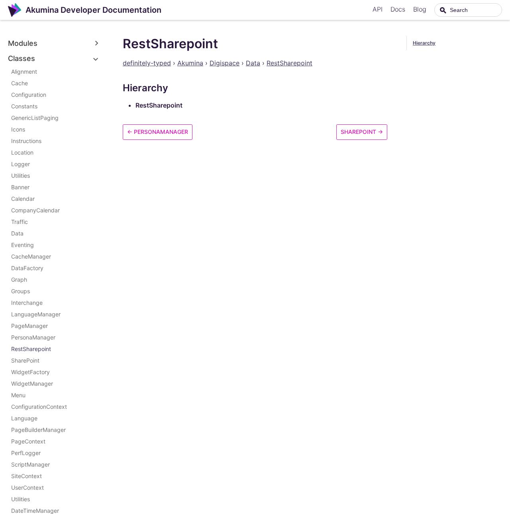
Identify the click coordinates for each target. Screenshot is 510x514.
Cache (19, 83)
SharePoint (25, 360)
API (377, 9)
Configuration (28, 94)
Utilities (20, 175)
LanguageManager (36, 314)
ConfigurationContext (39, 406)
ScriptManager (30, 464)
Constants (24, 106)
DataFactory (27, 268)
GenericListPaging (35, 117)
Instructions (26, 140)
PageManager (29, 325)
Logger (20, 164)
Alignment (24, 71)
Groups (20, 291)
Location (22, 152)
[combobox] (468, 10)
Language (24, 418)
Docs (397, 9)
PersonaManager (33, 337)
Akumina (190, 63)
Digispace (224, 63)
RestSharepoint (31, 348)
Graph (19, 279)
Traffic (19, 221)
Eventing (22, 244)
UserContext (27, 487)
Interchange (27, 302)
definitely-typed (147, 63)
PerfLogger (26, 452)
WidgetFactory (30, 372)
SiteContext (26, 476)
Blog (419, 9)
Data (17, 233)
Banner (20, 187)
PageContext (28, 441)
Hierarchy (424, 43)
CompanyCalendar (35, 210)
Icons (18, 129)
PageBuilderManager (38, 429)
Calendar (23, 198)
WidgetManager (32, 383)
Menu (18, 395)
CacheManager (31, 256)
